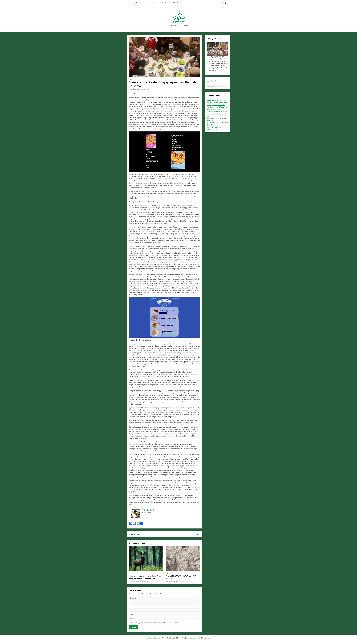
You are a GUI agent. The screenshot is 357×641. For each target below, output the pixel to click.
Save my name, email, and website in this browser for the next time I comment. (155, 623)
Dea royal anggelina (213, 127)
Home (129, 3)
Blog (130, 79)
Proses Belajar (145, 3)
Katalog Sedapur (177, 3)
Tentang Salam (164, 3)
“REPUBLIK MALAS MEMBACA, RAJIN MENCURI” (181, 577)
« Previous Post (134, 534)
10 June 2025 (146, 89)
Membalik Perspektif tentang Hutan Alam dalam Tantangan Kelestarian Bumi (145, 577)
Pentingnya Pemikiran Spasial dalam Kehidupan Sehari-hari (217, 113)
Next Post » (196, 534)
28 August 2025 (179, 581)
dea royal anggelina (213, 123)
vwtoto (209, 111)
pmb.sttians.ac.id (212, 118)
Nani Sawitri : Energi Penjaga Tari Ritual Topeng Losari (217, 108)
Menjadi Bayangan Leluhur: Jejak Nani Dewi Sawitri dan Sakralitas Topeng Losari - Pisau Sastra (217, 102)
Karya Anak (135, 3)
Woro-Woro (155, 3)
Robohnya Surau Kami (214, 129)
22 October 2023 (144, 581)
